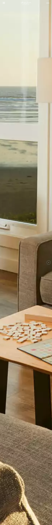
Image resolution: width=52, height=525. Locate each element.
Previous (3, 262)
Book (48, 3)
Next (49, 262)
